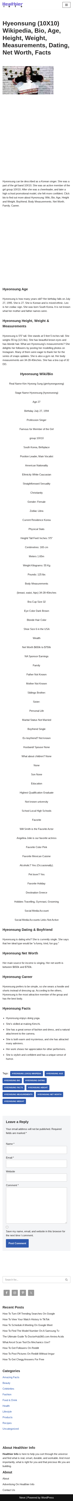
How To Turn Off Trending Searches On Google (29, 1313)
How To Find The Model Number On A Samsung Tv (31, 1330)
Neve (22, 1497)
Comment (12, 1185)
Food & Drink (10, 1400)
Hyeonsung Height (38, 1087)
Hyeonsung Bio (12, 1080)
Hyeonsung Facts (13, 1087)
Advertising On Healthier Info (18, 1484)
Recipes (7, 1423)
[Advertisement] (36, 142)
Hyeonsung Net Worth (49, 1094)
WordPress (47, 1497)
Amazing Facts (11, 1377)
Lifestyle (7, 1411)
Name (10, 1143)
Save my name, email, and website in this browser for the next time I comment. (35, 1233)
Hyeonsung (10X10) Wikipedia (26, 1074)
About (6, 1478)
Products (8, 1417)
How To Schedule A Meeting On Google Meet (27, 1325)
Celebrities (8, 1388)
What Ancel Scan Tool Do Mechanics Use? (26, 1342)
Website (10, 1171)
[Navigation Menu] (66, 5)
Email (10, 1157)
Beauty (6, 1383)
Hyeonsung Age (54, 1074)
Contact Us (9, 1490)
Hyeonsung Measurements (18, 1094)
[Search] (66, 1279)
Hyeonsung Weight (14, 1101)
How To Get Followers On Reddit (21, 1348)
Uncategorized (11, 1428)
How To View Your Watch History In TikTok (26, 1319)
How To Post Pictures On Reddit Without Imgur (28, 1353)
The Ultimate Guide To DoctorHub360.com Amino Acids (33, 1336)
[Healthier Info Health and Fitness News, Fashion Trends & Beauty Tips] (13, 4)
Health (6, 1405)
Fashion (7, 1394)
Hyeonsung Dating (35, 1080)
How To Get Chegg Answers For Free (23, 1359)
